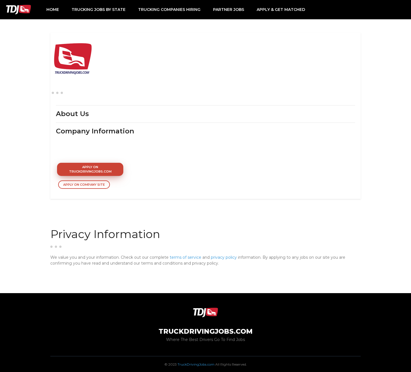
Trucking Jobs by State (99, 9)
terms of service (185, 257)
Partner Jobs (228, 9)
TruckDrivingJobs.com (196, 364)
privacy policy (224, 257)
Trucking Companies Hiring (169, 9)
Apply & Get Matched (281, 9)
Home (52, 9)
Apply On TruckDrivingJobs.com (90, 169)
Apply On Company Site (84, 185)
